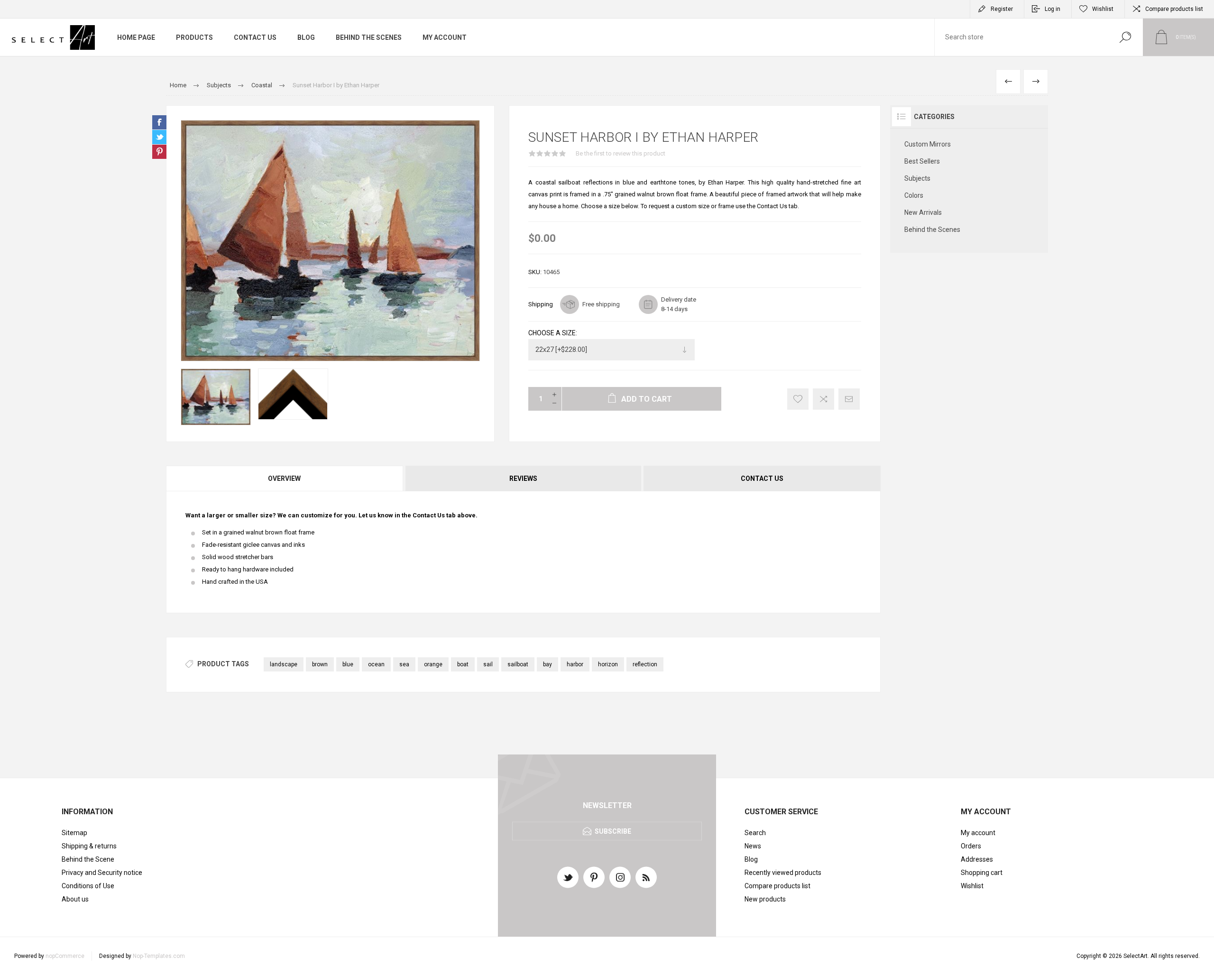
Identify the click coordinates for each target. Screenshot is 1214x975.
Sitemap (74, 833)
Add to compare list (823, 399)
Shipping (540, 304)
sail (488, 664)
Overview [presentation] (284, 478)
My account (978, 833)
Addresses (977, 859)
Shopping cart (981, 872)
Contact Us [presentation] (762, 478)
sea (404, 664)
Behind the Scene (88, 859)
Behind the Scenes (932, 229)
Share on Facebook (159, 122)
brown (320, 664)
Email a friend (849, 399)
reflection (645, 664)
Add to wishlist (798, 399)
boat (463, 664)
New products (765, 899)
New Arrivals (923, 212)
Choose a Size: (552, 333)
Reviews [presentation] (523, 478)
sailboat (517, 664)
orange (433, 664)
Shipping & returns (89, 846)
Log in (1052, 9)
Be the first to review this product (620, 153)
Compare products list (1174, 9)
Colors (913, 195)
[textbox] (1021, 37)
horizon (608, 664)
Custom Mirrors (927, 144)
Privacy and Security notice (102, 872)
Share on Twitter (159, 137)
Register (1002, 9)
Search (1125, 37)
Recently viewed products (783, 872)
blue (347, 664)
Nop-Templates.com (159, 956)
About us (75, 899)
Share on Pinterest (159, 152)
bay (547, 664)
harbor (575, 664)
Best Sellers (922, 161)
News (753, 846)
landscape (283, 664)
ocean (376, 664)
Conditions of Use (88, 886)
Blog (751, 859)
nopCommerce (65, 956)
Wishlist (972, 886)
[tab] (285, 478)
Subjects (917, 178)
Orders (971, 846)
